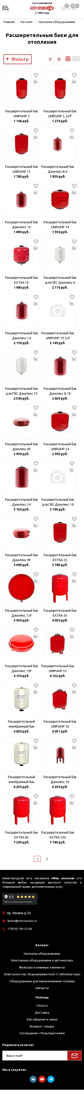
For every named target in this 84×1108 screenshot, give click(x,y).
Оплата (42, 1005)
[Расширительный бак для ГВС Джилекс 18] (57, 477)
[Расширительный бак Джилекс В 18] (60, 366)
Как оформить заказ (42, 1019)
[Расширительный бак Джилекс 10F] (21, 643)
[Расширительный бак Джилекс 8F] (21, 532)
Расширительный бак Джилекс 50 (60, 779)
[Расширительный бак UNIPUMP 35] (57, 643)
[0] (68, 8)
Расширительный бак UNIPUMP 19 (60, 224)
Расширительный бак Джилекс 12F (21, 613)
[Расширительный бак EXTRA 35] (60, 532)
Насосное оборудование (42, 953)
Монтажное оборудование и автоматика (42, 960)
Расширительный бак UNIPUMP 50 (60, 724)
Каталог (42, 945)
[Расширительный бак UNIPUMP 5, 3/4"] (60, 88)
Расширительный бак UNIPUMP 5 (21, 113)
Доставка (42, 1012)
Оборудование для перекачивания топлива (42, 981)
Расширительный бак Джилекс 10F (21, 668)
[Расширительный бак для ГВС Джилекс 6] (60, 255)
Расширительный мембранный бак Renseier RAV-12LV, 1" (22, 724)
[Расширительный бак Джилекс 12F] (21, 588)
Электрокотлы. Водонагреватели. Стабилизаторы (42, 974)
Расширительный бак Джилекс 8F (21, 557)
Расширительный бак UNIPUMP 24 (60, 446)
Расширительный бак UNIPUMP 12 (21, 169)
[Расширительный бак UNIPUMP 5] (21, 88)
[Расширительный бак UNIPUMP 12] (21, 144)
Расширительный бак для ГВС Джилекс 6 (60, 280)
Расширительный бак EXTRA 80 (21, 835)
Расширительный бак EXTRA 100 (57, 835)
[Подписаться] (74, 1055)
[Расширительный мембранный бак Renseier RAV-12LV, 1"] (21, 699)
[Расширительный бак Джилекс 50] (60, 754)
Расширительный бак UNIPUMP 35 (57, 668)
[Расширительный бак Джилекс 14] (21, 310)
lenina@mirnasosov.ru (22, 920)
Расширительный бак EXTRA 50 (60, 613)
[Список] (76, 60)
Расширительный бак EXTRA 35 (60, 557)
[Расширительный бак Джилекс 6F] (21, 421)
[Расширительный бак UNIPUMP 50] (60, 699)
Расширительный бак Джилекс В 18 (60, 391)
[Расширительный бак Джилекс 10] (21, 199)
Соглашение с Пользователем (42, 1033)
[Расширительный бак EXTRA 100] (57, 810)
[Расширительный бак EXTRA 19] (21, 255)
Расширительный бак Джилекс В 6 (57, 169)
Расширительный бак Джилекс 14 (21, 335)
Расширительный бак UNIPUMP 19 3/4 (57, 335)
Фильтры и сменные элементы (42, 967)
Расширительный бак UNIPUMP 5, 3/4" (60, 113)
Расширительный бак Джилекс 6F (21, 446)
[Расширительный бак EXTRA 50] (60, 588)
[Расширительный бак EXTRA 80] (21, 810)
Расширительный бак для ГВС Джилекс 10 (21, 391)
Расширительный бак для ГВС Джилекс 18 (57, 502)
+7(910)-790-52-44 (19, 928)
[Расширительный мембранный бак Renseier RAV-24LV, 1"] (21, 754)
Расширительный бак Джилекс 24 (21, 502)
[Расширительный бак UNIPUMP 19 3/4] (57, 310)
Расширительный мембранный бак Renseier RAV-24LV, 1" (22, 779)
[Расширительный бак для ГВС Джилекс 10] (21, 366)
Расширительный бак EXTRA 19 (21, 280)
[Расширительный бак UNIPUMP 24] (60, 421)
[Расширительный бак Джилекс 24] (21, 477)
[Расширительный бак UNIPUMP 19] (60, 199)
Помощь (42, 997)
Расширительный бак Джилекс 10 (21, 224)
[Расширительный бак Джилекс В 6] (57, 144)
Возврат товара (42, 1026)
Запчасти (42, 988)
